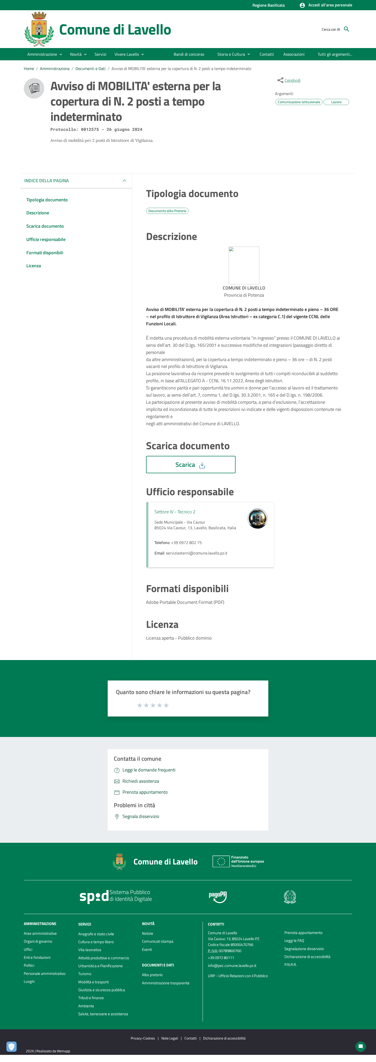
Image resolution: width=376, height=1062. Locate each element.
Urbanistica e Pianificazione (100, 966)
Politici (29, 965)
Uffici (28, 949)
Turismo (84, 974)
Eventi (147, 949)
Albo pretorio (152, 975)
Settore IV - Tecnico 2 (174, 511)
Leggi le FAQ (294, 940)
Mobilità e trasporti (93, 982)
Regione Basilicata (268, 5)
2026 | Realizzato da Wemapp (48, 1051)
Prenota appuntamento (303, 933)
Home (29, 68)
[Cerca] (346, 29)
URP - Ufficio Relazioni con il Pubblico (238, 976)
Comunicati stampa (157, 941)
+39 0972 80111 (221, 958)
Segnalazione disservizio (304, 949)
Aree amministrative (40, 933)
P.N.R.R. (290, 964)
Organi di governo (38, 941)
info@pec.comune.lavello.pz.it (232, 965)
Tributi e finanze (91, 998)
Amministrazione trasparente (166, 983)
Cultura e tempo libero (96, 942)
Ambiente (86, 1006)
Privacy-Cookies (143, 1038)
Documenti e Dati (90, 68)
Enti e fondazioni (37, 957)
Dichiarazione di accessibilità (307, 957)
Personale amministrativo (44, 973)
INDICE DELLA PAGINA (46, 180)
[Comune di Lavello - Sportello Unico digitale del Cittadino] (39, 28)
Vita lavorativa (89, 950)
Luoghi (29, 981)
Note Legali (169, 1038)
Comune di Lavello (115, 29)
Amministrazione (55, 68)
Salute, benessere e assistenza (103, 1014)
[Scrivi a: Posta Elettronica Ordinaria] (243, 971)
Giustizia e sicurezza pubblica (101, 990)
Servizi (84, 924)
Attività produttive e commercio (103, 958)
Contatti (216, 924)
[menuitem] (189, 54)
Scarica (186, 464)
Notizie (147, 933)
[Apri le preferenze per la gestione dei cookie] (12, 1048)
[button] (325, 5)
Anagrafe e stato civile (96, 934)
